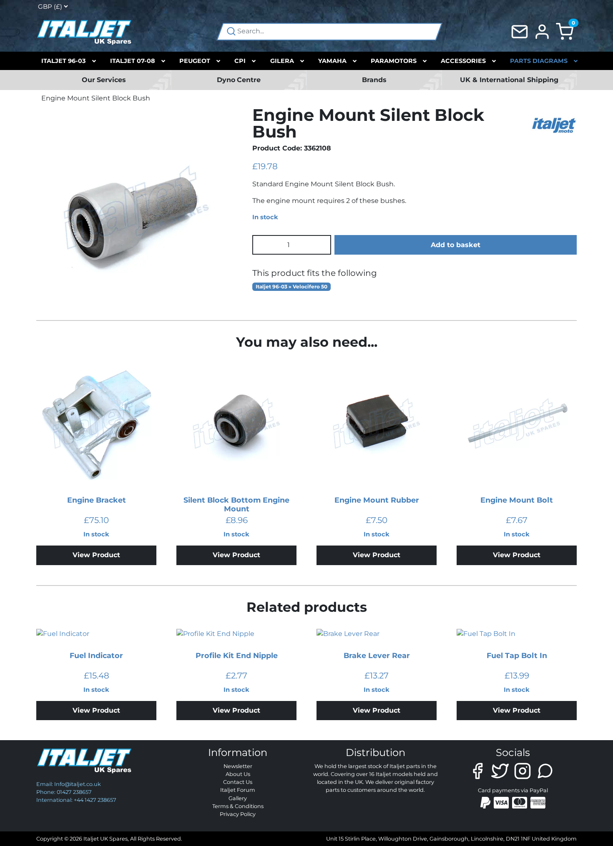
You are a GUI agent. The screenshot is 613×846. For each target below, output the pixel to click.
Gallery (238, 798)
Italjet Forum (237, 790)
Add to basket (455, 245)
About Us (238, 774)
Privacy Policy (238, 814)
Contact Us (237, 782)
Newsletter (238, 766)
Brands (374, 80)
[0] (564, 31)
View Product (96, 555)
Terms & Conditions (238, 806)
